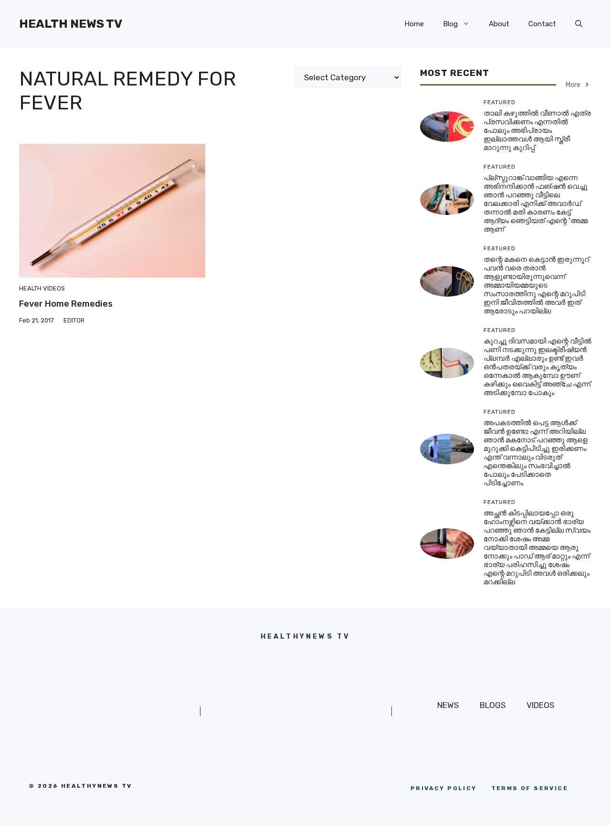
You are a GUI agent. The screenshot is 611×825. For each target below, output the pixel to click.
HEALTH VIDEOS (42, 288)
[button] (579, 24)
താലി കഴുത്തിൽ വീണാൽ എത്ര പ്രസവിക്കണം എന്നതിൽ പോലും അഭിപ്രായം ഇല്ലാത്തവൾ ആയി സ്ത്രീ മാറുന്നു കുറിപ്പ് (537, 130)
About (499, 24)
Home (414, 24)
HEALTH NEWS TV (70, 24)
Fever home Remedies (66, 304)
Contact (542, 24)
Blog (450, 24)
